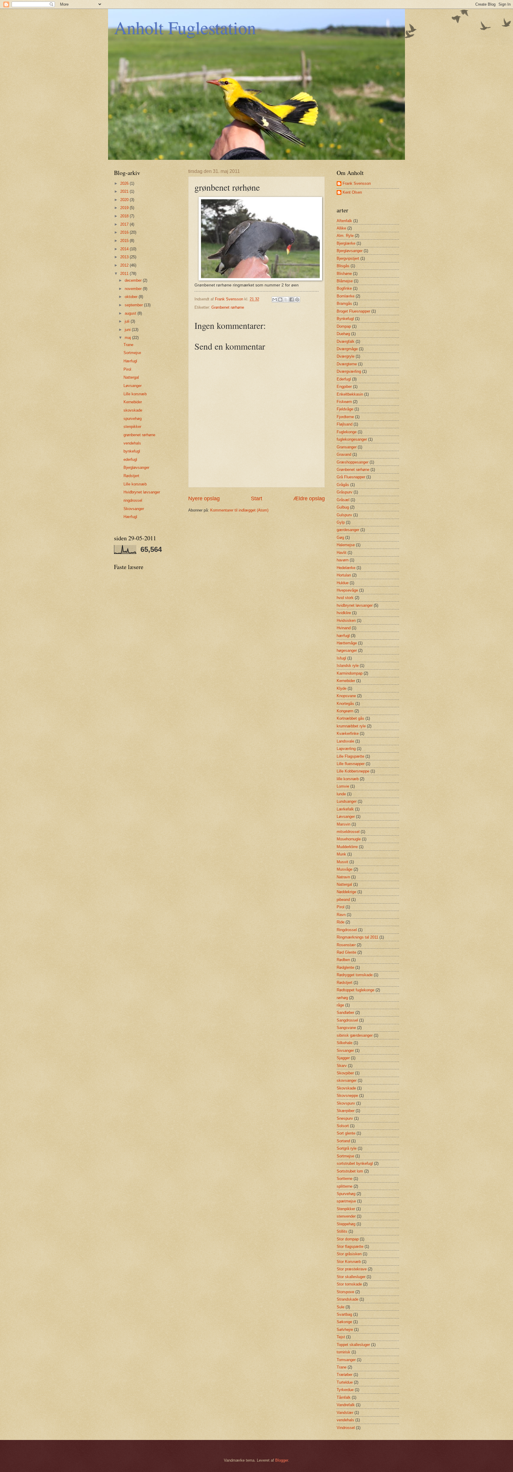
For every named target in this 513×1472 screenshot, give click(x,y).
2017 (125, 224)
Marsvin (343, 824)
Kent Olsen (352, 192)
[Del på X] (286, 299)
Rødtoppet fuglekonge (355, 990)
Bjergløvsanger (136, 467)
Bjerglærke (346, 243)
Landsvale (345, 741)
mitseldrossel (348, 831)
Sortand (343, 1141)
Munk (341, 854)
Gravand (344, 454)
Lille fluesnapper (351, 764)
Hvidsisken (346, 620)
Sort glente (346, 1133)
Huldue (343, 583)
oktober (132, 296)
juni (128, 329)
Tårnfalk (344, 1397)
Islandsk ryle (348, 665)
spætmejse (346, 1201)
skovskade (133, 410)
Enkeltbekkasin (350, 394)
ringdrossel (133, 500)
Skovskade (346, 1088)
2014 (125, 249)
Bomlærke (345, 296)
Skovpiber (345, 1073)
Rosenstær (346, 945)
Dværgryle (345, 356)
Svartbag (344, 1314)
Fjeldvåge (345, 409)
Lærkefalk (345, 809)
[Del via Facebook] (291, 299)
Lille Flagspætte (350, 756)
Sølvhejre (345, 1329)
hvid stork (345, 597)
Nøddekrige (346, 892)
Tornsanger (346, 1360)
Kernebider (133, 402)
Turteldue (345, 1382)
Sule (340, 1307)
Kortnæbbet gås (350, 718)
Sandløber (345, 1012)
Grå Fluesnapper (351, 477)
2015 (125, 240)
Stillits (342, 1231)
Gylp (341, 522)
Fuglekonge (347, 432)
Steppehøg (346, 1224)
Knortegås (345, 703)
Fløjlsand (344, 424)
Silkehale (344, 1043)
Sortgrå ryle (347, 1148)
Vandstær (345, 1412)
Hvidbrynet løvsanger (142, 492)
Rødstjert (131, 476)
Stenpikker (346, 1209)
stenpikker (132, 426)
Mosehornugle (349, 839)
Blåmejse (345, 281)
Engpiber (344, 386)
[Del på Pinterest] (297, 299)
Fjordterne (345, 417)
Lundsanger (347, 801)
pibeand (343, 899)
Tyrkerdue (345, 1389)
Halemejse (346, 545)
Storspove (345, 1292)
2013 (125, 257)
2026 (125, 183)
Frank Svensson (357, 183)
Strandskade (347, 1299)
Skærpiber (345, 1110)
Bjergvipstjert (348, 258)
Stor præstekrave (352, 1269)
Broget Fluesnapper (353, 311)
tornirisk (343, 1352)
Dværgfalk (345, 341)
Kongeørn (345, 711)
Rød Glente (346, 952)
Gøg (340, 537)
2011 (125, 273)
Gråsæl (343, 500)
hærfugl (343, 635)
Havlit (341, 552)
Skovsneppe (347, 1095)
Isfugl (341, 658)
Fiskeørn (344, 401)
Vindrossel (346, 1427)
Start (256, 498)
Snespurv (345, 1118)
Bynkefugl (345, 318)
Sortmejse (132, 353)
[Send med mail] (275, 299)
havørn (343, 560)
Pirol (127, 369)
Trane (128, 344)
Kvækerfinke (348, 733)
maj (128, 337)
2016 (125, 232)
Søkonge (344, 1322)
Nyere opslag (204, 498)
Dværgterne (347, 364)
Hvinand (344, 628)
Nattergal (131, 377)
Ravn (341, 914)
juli (128, 321)
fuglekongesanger (352, 439)
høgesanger (347, 650)
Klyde (341, 688)
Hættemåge (347, 643)
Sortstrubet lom (350, 1171)
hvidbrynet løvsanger (355, 605)
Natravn (343, 877)
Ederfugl (344, 379)
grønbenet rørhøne (139, 435)
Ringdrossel (347, 930)
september (134, 305)
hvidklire (344, 613)
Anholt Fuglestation (185, 27)
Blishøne (344, 273)
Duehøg (343, 334)
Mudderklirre (347, 847)
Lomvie (343, 786)
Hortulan (344, 575)
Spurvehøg (346, 1193)
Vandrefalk (346, 1405)
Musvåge (344, 869)
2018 (125, 216)
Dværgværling (349, 371)
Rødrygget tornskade (355, 975)
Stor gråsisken (349, 1254)
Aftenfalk (344, 221)
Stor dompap (348, 1239)
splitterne (344, 1186)
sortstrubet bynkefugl (355, 1163)
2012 (125, 265)
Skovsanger (134, 508)
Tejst (341, 1337)
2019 (125, 207)
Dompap (344, 326)
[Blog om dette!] (280, 299)
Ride (340, 922)
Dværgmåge (347, 349)
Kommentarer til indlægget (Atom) (239, 510)
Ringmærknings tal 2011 (357, 937)
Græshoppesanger (352, 462)
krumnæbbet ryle (351, 726)
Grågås (343, 484)
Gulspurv (344, 515)
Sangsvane (346, 1027)
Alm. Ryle (345, 235)
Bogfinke (344, 288)
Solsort (343, 1126)
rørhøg (342, 997)
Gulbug (343, 507)
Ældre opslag (309, 498)
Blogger (281, 1460)
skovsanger (347, 1080)
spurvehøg (133, 418)
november (134, 288)
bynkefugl (132, 451)
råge (340, 1005)
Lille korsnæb (135, 394)
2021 (125, 191)
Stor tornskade (349, 1284)
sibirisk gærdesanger (355, 1035)
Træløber (344, 1374)
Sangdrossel (347, 1020)
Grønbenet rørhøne (227, 307)
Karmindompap (349, 673)
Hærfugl (130, 361)
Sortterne (344, 1178)
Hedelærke (346, 567)
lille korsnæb (348, 779)
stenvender (346, 1216)
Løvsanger (133, 385)
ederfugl (130, 459)
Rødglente (345, 967)
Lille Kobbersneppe (353, 771)
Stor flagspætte (350, 1246)
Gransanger (347, 447)
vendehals (132, 443)
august (131, 313)
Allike (341, 228)
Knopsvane (346, 696)
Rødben (343, 960)
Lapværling (346, 748)
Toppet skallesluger (353, 1344)
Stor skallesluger (351, 1277)
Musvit (342, 862)
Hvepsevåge (347, 590)
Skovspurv (346, 1103)
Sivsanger (345, 1050)
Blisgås (343, 266)
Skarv (342, 1065)
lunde (341, 794)
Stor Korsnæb (349, 1261)
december (134, 280)
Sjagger (343, 1058)
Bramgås (344, 303)
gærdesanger (348, 530)
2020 (125, 199)
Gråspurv (344, 492)
